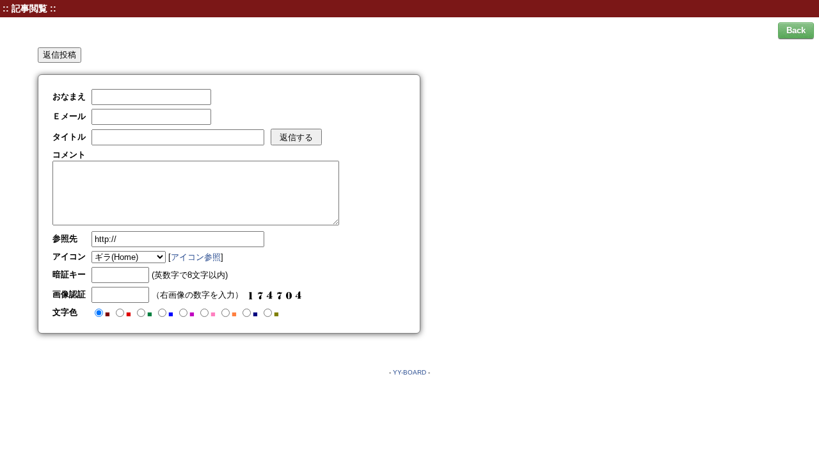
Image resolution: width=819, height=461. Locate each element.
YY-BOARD (409, 372)
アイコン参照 (196, 257)
